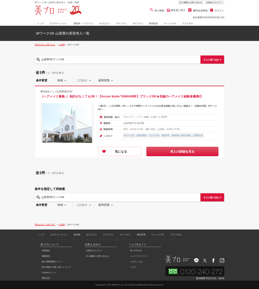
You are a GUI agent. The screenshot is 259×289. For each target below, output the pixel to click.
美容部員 (153, 23)
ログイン (219, 10)
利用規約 (46, 250)
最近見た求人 (178, 10)
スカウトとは (136, 261)
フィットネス (170, 23)
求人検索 (159, 10)
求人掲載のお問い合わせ (190, 2)
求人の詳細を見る (182, 151)
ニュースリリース (138, 256)
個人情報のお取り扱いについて (56, 267)
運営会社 (46, 278)
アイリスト (121, 23)
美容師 (77, 234)
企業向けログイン (214, 2)
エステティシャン (58, 23)
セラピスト (104, 23)
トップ (40, 23)
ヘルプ (133, 267)
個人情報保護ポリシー (52, 261)
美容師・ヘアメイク (83, 23)
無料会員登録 (200, 10)
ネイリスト (138, 23)
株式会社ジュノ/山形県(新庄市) (56, 91)
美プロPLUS (136, 250)
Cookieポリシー (49, 272)
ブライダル (187, 23)
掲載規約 (46, 256)
